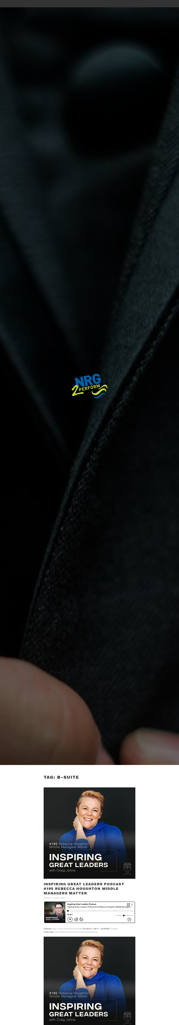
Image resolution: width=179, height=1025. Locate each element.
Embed (114, 928)
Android (66, 932)
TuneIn (82, 932)
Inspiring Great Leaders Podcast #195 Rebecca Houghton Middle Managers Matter (84, 888)
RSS (89, 932)
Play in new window (61, 928)
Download (77, 928)
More (95, 932)
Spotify (57, 932)
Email (75, 932)
